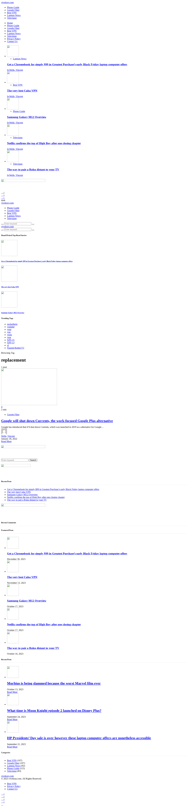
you (9, 332)
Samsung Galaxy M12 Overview (26, 117)
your (9, 329)
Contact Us (12, 41)
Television (12, 18)
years (9, 334)
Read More (6, 441)
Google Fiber (13, 10)
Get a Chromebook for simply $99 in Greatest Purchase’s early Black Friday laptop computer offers (67, 64)
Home (10, 23)
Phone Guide (13, 7)
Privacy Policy (14, 39)
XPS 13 (10, 342)
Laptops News (14, 15)
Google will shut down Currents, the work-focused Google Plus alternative (57, 421)
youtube (11, 327)
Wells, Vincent (8, 436)
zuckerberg (12, 324)
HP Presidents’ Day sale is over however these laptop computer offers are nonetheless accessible (79, 738)
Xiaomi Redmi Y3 (15, 348)
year (9, 337)
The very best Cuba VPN (22, 90)
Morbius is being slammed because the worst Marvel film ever (54, 683)
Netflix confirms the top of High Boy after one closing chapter (44, 143)
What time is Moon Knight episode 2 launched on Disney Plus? (54, 710)
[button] (3, 200)
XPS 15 (10, 340)
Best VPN (12, 12)
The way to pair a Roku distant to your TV (33, 169)
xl (8, 345)
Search (33, 460)
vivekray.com (7, 2)
